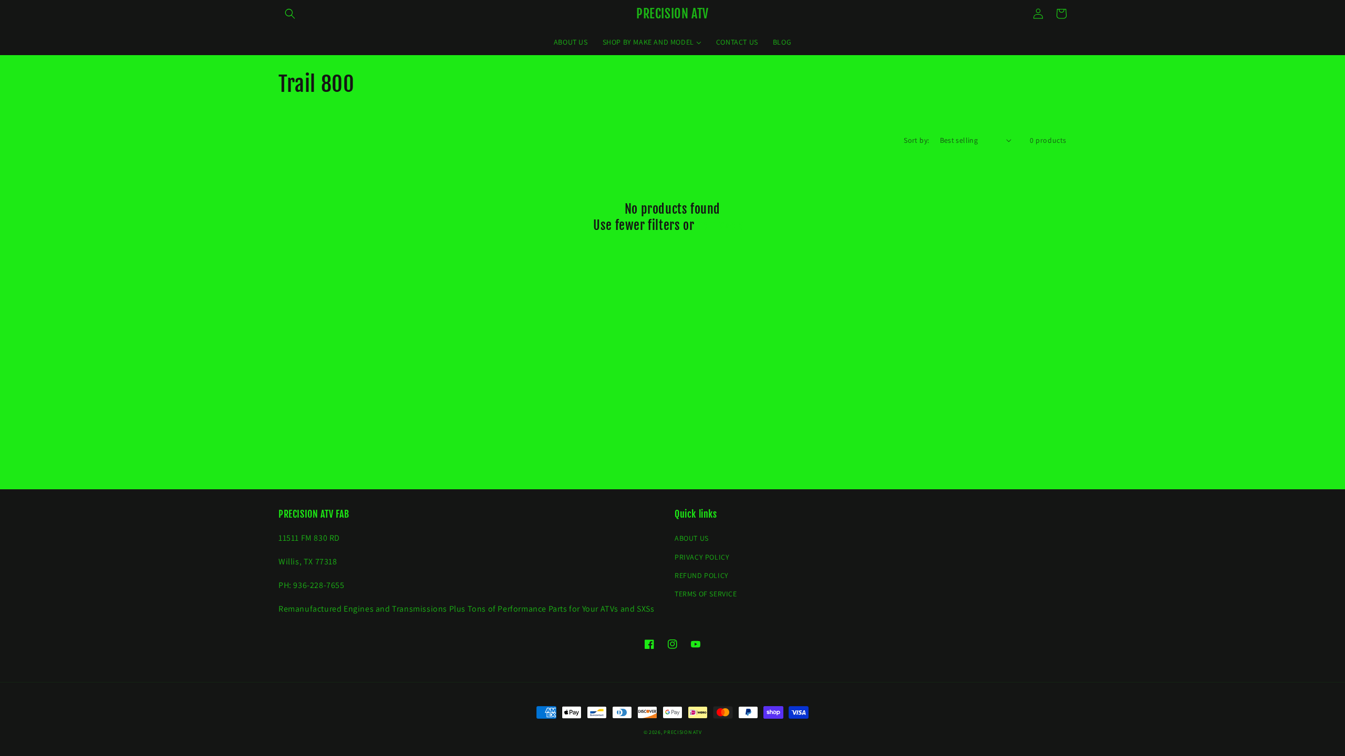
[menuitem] (570, 42)
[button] (290, 13)
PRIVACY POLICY (702, 557)
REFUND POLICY (702, 575)
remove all (724, 225)
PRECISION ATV (682, 732)
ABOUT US (692, 538)
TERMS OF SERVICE (706, 593)
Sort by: (916, 140)
